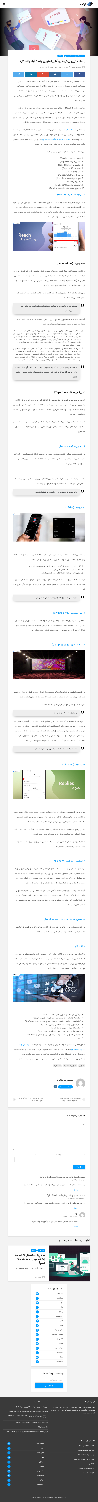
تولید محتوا (41, 1250)
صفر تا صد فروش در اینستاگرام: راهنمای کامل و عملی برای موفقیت (28, 1411)
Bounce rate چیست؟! (86, 1446)
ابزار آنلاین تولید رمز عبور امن (86, 1450)
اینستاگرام (57, 1065)
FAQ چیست (90, 1464)
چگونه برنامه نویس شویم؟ (86, 1468)
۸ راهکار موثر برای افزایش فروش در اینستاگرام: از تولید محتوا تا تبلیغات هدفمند (27, 1417)
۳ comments (54, 67)
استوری (81, 1065)
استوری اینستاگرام (70, 1065)
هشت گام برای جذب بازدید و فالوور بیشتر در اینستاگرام (31, 1422)
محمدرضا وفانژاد (77, 67)
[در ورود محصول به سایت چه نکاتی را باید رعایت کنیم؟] (69, 1263)
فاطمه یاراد (38, 1277)
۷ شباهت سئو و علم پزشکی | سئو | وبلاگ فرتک (65, 1195)
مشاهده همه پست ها (65, 1087)
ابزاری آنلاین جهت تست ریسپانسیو (84, 1459)
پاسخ (76, 1189)
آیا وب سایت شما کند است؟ (86, 1455)
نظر (84, 1124)
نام (84, 1155)
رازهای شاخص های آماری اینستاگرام (56, 139)
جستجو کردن (49, 1386)
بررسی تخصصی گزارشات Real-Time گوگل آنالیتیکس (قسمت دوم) (27, 1431)
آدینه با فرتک (81, 56)
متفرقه (60, 56)
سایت (35, 1155)
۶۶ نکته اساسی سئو (88, 1473)
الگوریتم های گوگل (42, 1427)
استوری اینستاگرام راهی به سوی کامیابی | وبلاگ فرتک (62, 1177)
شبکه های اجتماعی (69, 56)
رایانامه (58, 1155)
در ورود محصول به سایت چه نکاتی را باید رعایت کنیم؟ (30, 1259)
